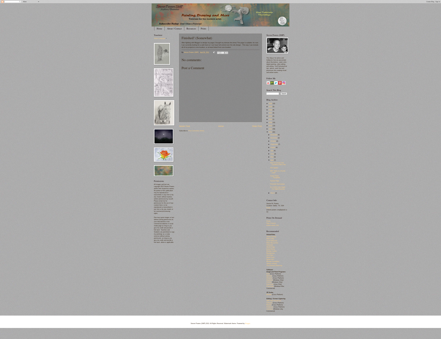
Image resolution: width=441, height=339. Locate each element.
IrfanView (269, 280)
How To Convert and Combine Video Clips (278, 163)
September (274, 144)
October (273, 141)
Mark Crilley (270, 239)
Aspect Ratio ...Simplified (275, 176)
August (273, 147)
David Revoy (270, 249)
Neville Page (270, 247)
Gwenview (269, 284)
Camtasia (269, 309)
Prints (203, 28)
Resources (191, 28)
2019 (271, 106)
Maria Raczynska (272, 243)
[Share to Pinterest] (227, 53)
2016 (271, 116)
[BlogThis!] (220, 53)
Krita (268, 274)
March (273, 193)
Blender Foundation (272, 261)
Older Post (257, 126)
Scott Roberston (271, 241)
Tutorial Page (274, 181)
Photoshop (270, 286)
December (274, 135)
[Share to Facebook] (225, 53)
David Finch (270, 257)
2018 (271, 110)
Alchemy (269, 278)
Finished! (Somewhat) (277, 184)
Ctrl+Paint (269, 255)
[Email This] (218, 53)
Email (268, 208)
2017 (271, 113)
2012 (271, 129)
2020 (271, 103)
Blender (268, 294)
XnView (268, 282)
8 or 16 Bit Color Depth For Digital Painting (277, 188)
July (272, 150)
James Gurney (271, 236)
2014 (271, 122)
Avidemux (269, 307)
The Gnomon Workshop (274, 265)
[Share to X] (222, 53)
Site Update (274, 168)
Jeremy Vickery (271, 263)
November (274, 138)
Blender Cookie (271, 251)
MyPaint (269, 276)
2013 (271, 126)
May (272, 157)
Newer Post (184, 126)
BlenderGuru (270, 253)
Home (159, 28)
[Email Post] (214, 52)
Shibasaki (269, 245)
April (272, 160)
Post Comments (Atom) (196, 131)
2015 (271, 119)
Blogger (247, 323)
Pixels (268, 221)
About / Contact (174, 28)
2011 (271, 132)
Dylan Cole (270, 259)
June (272, 154)
